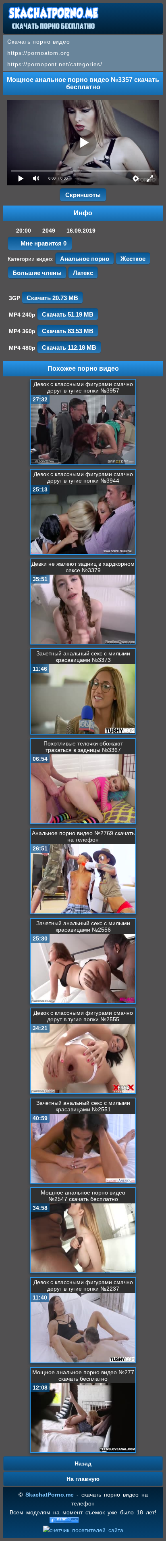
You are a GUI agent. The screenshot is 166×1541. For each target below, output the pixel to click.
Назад (83, 1463)
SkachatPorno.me (49, 1494)
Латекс (83, 272)
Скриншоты (83, 194)
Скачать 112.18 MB (69, 347)
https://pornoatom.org (38, 53)
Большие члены (37, 272)
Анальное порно (84, 258)
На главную (83, 1479)
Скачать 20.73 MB (52, 297)
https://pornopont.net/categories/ (54, 64)
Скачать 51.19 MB (67, 314)
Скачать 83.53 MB (67, 331)
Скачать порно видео (38, 41)
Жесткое (132, 258)
